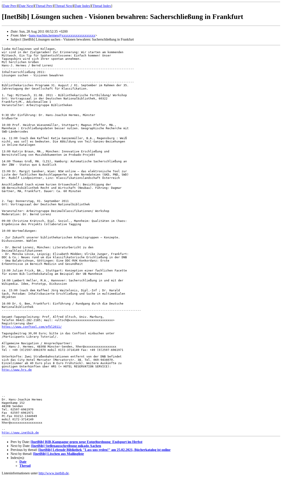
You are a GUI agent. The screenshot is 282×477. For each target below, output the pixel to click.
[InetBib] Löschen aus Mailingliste (58, 454)
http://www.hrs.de (17, 369)
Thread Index (101, 6)
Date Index (82, 6)
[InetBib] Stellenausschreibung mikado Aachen (66, 446)
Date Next (26, 6)
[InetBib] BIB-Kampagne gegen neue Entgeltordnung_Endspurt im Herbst (86, 442)
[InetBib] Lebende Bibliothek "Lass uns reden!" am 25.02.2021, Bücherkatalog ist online (104, 450)
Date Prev (10, 6)
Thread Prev (44, 6)
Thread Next (63, 6)
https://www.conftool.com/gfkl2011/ (32, 326)
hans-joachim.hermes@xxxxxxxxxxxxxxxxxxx (62, 35)
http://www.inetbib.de (20, 432)
